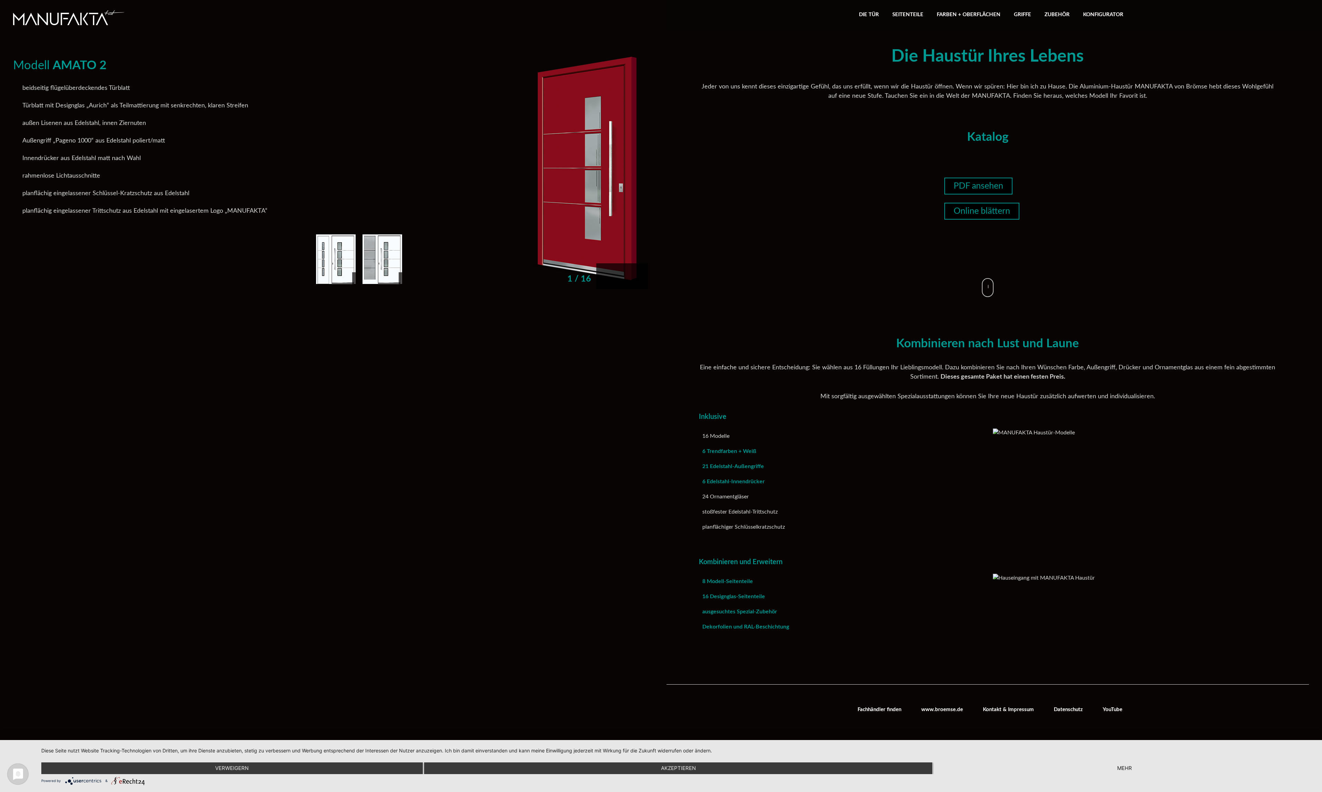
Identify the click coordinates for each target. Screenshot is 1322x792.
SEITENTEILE (907, 14)
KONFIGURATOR (1103, 14)
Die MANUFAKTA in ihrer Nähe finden (596, 23)
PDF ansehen (978, 186)
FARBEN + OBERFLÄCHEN (968, 14)
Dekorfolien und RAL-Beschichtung (745, 627)
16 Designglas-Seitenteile (733, 596)
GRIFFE (1022, 14)
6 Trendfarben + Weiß (729, 451)
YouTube (1112, 709)
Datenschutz (1068, 709)
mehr (1124, 768)
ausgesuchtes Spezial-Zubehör (739, 611)
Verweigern (232, 768)
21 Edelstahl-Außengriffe (733, 466)
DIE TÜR (869, 14)
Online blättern (982, 211)
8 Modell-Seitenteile (727, 581)
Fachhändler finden (879, 709)
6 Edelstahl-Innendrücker (733, 481)
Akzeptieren (678, 768)
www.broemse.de (942, 709)
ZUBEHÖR (1057, 14)
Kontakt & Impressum (1008, 709)
